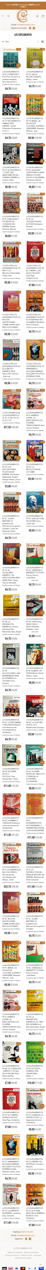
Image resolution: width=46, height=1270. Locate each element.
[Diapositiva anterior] (3, 5)
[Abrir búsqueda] (8, 16)
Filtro (7, 41)
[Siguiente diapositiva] (43, 5)
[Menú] (3, 16)
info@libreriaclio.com (26, 24)
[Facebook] (34, 28)
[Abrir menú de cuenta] (37, 16)
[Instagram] (30, 28)
